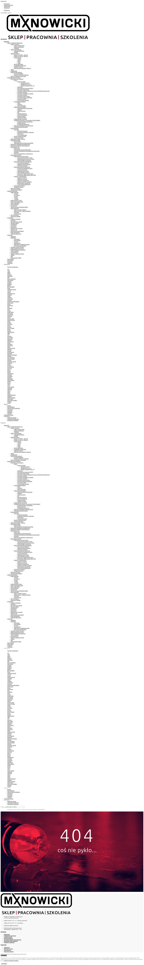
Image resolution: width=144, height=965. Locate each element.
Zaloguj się (7, 8)
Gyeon (9, 317)
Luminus (9, 336)
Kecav (8, 325)
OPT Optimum (11, 357)
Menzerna (10, 345)
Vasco (8, 391)
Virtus (8, 393)
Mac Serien (10, 337)
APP (8, 277)
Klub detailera (10, 407)
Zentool (9, 401)
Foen (8, 309)
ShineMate (10, 379)
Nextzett (9, 353)
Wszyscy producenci (12, 267)
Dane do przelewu (9, 951)
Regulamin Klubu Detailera (11, 941)
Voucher (9, 413)
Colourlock (10, 299)
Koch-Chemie (10, 328)
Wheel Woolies (11, 397)
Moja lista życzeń (8, 5)
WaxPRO (9, 396)
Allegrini (9, 275)
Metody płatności (8, 938)
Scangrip (9, 375)
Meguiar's (9, 344)
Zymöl (9, 403)
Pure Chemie (10, 367)
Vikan (8, 392)
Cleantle (9, 295)
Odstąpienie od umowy (10, 935)
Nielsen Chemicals (12, 355)
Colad (8, 296)
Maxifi (8, 343)
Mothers (9, 349)
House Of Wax (11, 320)
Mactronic (9, 339)
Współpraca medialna (12, 420)
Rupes (9, 372)
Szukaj (2, 807)
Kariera (9, 405)
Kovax (8, 329)
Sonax (8, 383)
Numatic (9, 356)
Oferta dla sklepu (11, 417)
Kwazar (9, 331)
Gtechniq (9, 316)
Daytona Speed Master (13, 301)
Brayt (8, 288)
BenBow (9, 284)
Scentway (9, 376)
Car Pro (9, 291)
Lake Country (10, 332)
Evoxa (8, 304)
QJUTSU (9, 368)
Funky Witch (10, 312)
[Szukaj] (5, 807)
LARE (8, 333)
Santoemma (10, 373)
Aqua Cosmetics (11, 279)
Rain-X (9, 369)
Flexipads (9, 308)
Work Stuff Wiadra (12, 400)
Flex (8, 307)
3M (8, 269)
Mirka (8, 347)
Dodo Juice (10, 303)
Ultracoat (9, 388)
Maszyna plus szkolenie (13, 408)
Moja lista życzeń (8, 948)
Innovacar (9, 324)
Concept (9, 300)
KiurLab (9, 327)
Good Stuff (10, 315)
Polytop (9, 360)
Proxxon (9, 365)
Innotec (9, 323)
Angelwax (9, 276)
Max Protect (10, 341)
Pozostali (9, 363)
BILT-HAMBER (10, 287)
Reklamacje (7, 934)
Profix (8, 364)
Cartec (9, 292)
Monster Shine (11, 348)
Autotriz (9, 283)
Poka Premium (11, 359)
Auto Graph (10, 280)
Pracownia (10, 409)
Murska (9, 351)
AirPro (8, 273)
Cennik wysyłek (8, 937)
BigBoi (9, 285)
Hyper (8, 321)
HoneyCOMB (10, 319)
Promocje (9, 411)
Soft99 (9, 381)
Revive (9, 371)
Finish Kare (10, 305)
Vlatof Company (11, 395)
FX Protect (10, 313)
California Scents (11, 289)
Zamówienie (7, 6)
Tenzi (8, 384)
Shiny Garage (10, 380)
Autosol (9, 281)
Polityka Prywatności (9, 942)
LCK (8, 335)
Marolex (9, 340)
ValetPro (9, 389)
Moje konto (7, 4)
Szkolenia (9, 412)
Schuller (9, 377)
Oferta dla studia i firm (13, 419)
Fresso (9, 311)
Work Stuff (10, 399)
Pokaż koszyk (7, 950)
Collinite (9, 297)
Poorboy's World (11, 361)
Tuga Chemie (10, 387)
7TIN (8, 271)
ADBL (8, 272)
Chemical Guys (11, 293)
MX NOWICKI (10, 352)
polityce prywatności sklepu (11, 960)
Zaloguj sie (7, 10)
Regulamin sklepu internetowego (12, 939)
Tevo (8, 385)
